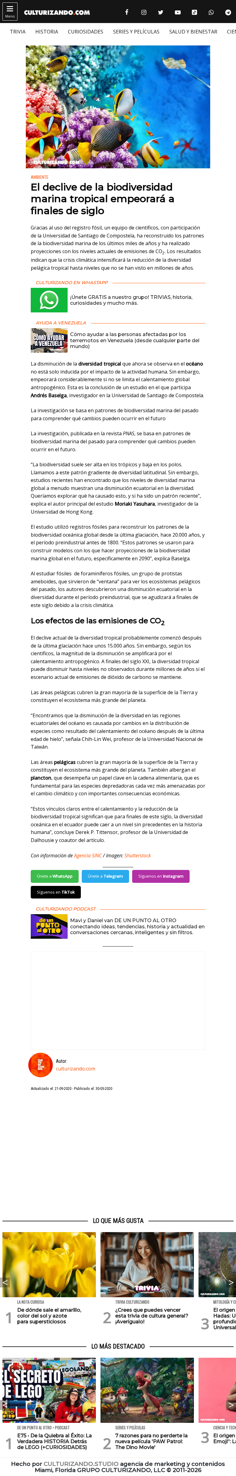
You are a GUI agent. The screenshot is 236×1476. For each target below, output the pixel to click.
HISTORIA (46, 31)
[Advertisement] (118, 1154)
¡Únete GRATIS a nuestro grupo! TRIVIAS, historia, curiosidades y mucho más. (131, 300)
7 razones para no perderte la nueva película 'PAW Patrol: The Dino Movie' (151, 1441)
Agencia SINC (88, 855)
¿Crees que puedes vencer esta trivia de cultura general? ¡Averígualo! (151, 1316)
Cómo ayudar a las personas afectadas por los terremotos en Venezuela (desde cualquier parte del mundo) (134, 340)
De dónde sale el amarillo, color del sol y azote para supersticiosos (49, 1316)
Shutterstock (137, 855)
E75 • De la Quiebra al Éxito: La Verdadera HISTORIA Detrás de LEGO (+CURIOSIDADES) (54, 1441)
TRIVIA (18, 31)
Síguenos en (160, 876)
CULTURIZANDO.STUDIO (81, 1463)
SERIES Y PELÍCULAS (136, 31)
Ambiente (40, 177)
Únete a (55, 876)
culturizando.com (75, 1068)
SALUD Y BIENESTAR (193, 31)
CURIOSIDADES (85, 31)
